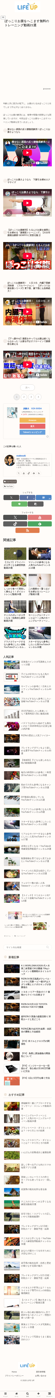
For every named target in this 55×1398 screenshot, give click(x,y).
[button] (35, 504)
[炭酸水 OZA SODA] (12, 412)
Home (14, 1372)
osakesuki (21, 456)
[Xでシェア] (11, 497)
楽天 (32, 426)
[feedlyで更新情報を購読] (34, 473)
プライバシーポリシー (14, 1376)
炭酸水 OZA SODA (32, 408)
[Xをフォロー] (18, 473)
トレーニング (11, 481)
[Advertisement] (27, 57)
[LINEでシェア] (19, 504)
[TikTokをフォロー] (28, 473)
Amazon (32, 420)
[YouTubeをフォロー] (23, 473)
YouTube (9, 486)
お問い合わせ (40, 1376)
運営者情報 (40, 1372)
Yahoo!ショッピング (32, 432)
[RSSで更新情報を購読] (38, 473)
